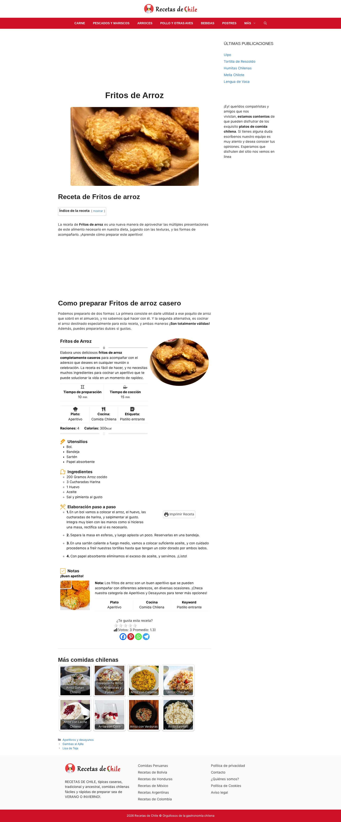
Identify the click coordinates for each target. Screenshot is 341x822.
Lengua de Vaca (237, 82)
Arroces (144, 23)
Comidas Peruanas (153, 766)
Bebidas (207, 23)
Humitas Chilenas (238, 68)
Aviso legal (219, 792)
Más (247, 23)
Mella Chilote (234, 75)
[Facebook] (123, 636)
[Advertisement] (134, 60)
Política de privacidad (228, 766)
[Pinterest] (130, 636)
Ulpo (227, 55)
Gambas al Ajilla (73, 744)
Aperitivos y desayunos (78, 739)
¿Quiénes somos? (225, 779)
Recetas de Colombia (155, 799)
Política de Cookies (226, 786)
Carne (79, 23)
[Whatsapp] (138, 636)
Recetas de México (153, 786)
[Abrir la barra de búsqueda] (265, 23)
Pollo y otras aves (176, 23)
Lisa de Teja (70, 748)
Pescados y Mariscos (111, 23)
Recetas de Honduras (155, 779)
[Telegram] (146, 636)
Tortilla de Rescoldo (239, 61)
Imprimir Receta (181, 514)
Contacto (218, 772)
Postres (229, 23)
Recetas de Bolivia (152, 772)
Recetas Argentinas (153, 792)
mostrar (98, 210)
